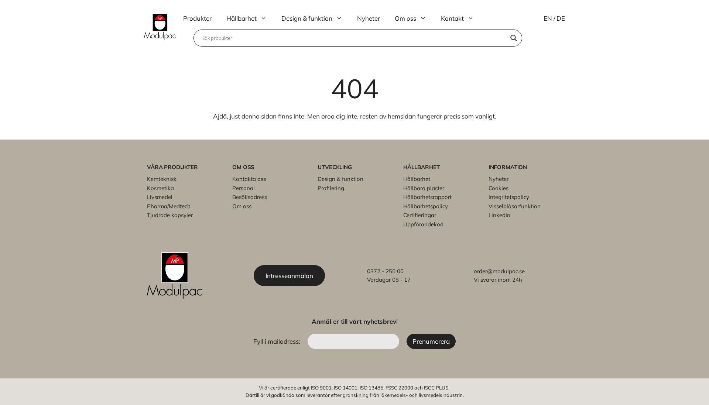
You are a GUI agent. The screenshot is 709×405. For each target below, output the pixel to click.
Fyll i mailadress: (277, 341)
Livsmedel (159, 196)
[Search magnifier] (513, 38)
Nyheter (368, 18)
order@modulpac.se (499, 271)
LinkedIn (499, 215)
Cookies (498, 188)
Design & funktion (306, 18)
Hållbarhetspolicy (425, 206)
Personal (243, 188)
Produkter (197, 18)
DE (560, 18)
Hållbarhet (241, 18)
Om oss (405, 18)
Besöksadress (249, 196)
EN (548, 18)
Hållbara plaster (423, 188)
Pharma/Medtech (169, 206)
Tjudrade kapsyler (170, 215)
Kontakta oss (249, 178)
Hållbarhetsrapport (427, 196)
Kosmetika (160, 188)
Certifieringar (419, 215)
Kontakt (452, 18)
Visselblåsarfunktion (515, 206)
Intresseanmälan (289, 275)
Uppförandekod (423, 224)
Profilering (331, 188)
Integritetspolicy (509, 196)
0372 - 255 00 (385, 271)
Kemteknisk (162, 178)
